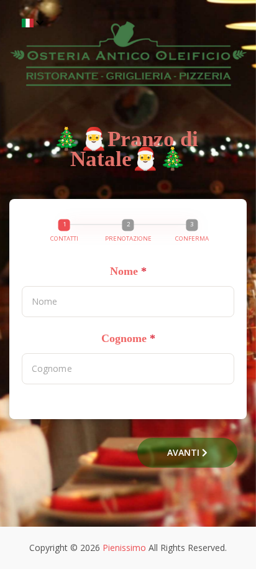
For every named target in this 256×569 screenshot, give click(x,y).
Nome (128, 271)
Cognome (128, 338)
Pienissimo (124, 547)
